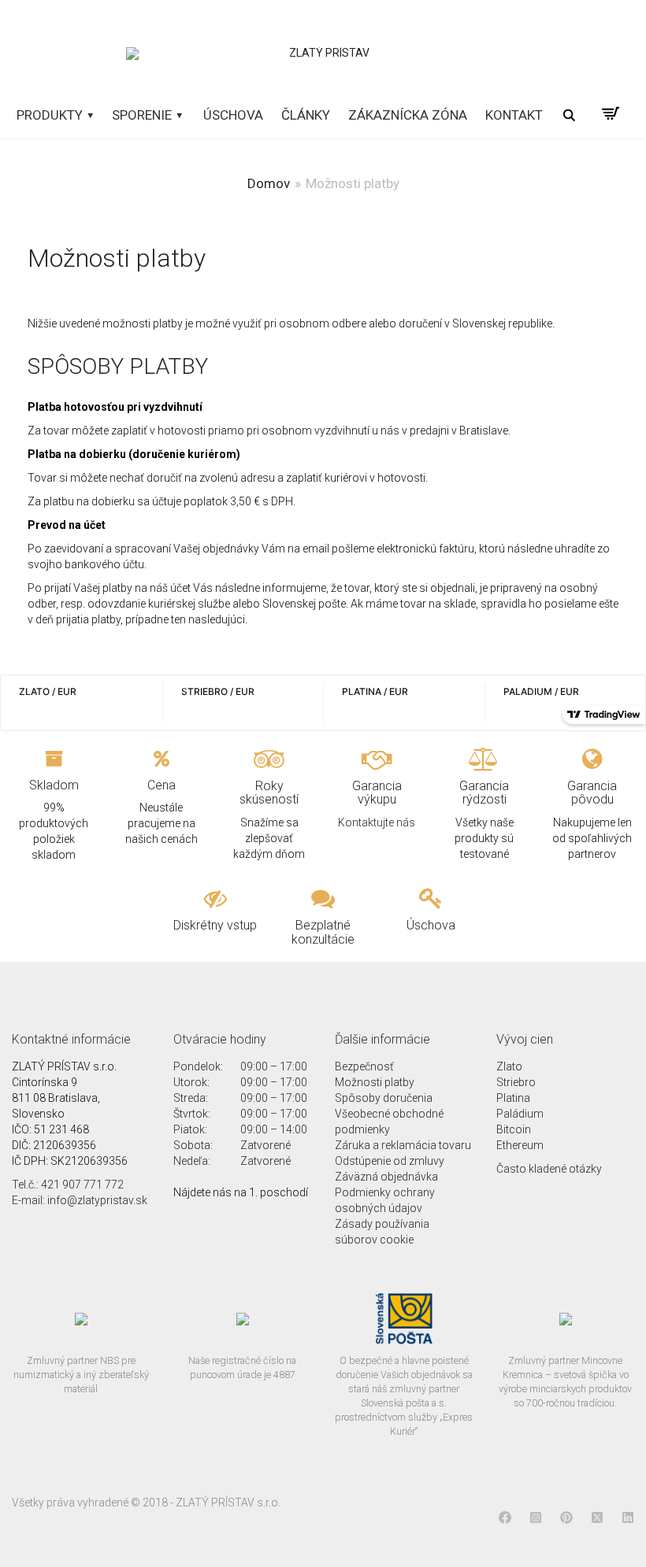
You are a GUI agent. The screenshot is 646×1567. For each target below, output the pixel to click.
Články (305, 115)
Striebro (516, 1082)
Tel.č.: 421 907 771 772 (68, 1184)
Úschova (233, 115)
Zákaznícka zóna (407, 115)
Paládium (520, 1113)
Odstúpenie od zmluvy (389, 1161)
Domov (268, 183)
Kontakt (514, 115)
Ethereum (520, 1145)
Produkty (51, 115)
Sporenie (143, 115)
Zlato (509, 1066)
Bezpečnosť (364, 1066)
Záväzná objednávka (386, 1176)
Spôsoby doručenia (384, 1098)
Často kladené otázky (549, 1168)
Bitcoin (513, 1129)
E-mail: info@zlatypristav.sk (79, 1200)
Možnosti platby (374, 1082)
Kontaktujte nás (376, 822)
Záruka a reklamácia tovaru (403, 1145)
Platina (513, 1098)
